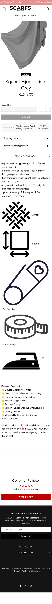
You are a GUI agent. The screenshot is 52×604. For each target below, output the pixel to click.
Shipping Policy (26, 138)
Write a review (26, 496)
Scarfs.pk (20, 8)
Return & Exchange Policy (26, 145)
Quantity (6, 105)
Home (17, 16)
